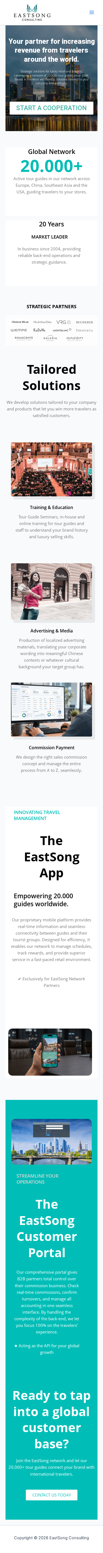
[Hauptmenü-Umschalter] (92, 12)
